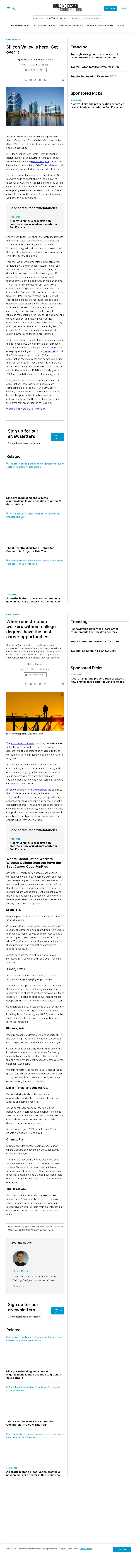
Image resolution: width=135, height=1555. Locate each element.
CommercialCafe (42, 789)
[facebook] (26, 79)
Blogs (121, 26)
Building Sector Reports (100, 26)
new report (49, 351)
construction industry (23, 743)
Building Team (13, 40)
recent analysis (17, 789)
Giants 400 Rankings (44, 26)
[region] (67, 1549)
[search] (13, 8)
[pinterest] (40, 79)
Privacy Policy (86, 1549)
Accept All (122, 1550)
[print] (63, 79)
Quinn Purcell (35, 664)
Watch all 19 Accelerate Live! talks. (26, 409)
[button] (8, 8)
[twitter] (35, 79)
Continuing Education (71, 26)
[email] (45, 79)
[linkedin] (30, 79)
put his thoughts (40, 161)
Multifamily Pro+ (20, 26)
